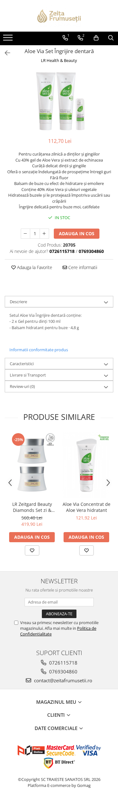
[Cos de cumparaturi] (96, 38)
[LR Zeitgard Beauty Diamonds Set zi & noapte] (32, 465)
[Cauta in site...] (111, 38)
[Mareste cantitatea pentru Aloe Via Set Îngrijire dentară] (44, 234)
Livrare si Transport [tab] (28, 375)
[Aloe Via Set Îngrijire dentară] (59, 101)
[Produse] (8, 39)
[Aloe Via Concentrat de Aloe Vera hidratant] (86, 465)
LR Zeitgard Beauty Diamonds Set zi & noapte (32, 507)
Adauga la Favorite (34, 267)
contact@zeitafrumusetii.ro (62, 680)
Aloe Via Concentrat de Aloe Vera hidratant (86, 507)
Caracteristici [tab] (22, 363)
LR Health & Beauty (59, 60)
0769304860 (62, 671)
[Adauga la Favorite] (32, 550)
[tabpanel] (59, 101)
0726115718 (62, 663)
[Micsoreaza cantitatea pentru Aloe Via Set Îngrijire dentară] (25, 234)
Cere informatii (82, 267)
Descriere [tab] (18, 301)
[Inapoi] (4, 53)
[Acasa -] (59, 16)
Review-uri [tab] (22, 386)
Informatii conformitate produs (38, 350)
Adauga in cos (76, 233)
